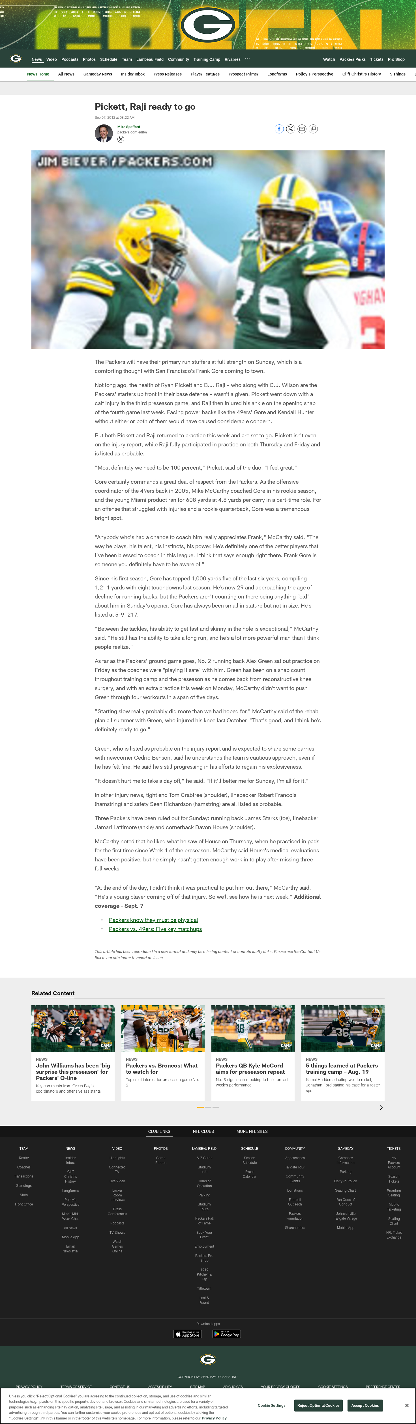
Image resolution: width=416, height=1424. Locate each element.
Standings (24, 1185)
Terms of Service (76, 1387)
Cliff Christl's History (70, 1176)
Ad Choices (233, 1387)
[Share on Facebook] (279, 131)
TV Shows (117, 1232)
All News (70, 1228)
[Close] (407, 1405)
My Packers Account (394, 1162)
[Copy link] (313, 129)
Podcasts (117, 1223)
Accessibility (160, 1387)
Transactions (23, 1176)
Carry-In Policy (345, 1181)
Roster (24, 1158)
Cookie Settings (333, 1387)
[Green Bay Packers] (208, 1360)
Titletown (204, 1288)
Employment (204, 1246)
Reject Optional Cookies (318, 1405)
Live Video (117, 1181)
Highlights (117, 1158)
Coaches (24, 1167)
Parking (204, 1195)
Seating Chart (345, 1190)
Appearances (295, 1158)
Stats (24, 1195)
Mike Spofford (128, 127)
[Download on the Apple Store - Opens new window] (187, 1334)
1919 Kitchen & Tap (204, 1274)
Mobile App (70, 1237)
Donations (295, 1190)
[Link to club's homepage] (16, 58)
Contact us (120, 1387)
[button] (200, 1107)
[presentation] (382, 1108)
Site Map (197, 1387)
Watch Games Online (117, 1246)
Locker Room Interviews (117, 1195)
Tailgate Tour (295, 1167)
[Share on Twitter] (290, 131)
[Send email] (301, 131)
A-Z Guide (204, 1158)
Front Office (24, 1204)
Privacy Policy (29, 1387)
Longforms (70, 1190)
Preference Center (383, 1387)
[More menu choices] (247, 59)
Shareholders (295, 1227)
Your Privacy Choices (280, 1387)
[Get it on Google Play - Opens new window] (226, 1337)
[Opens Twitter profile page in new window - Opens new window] (120, 139)
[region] (208, 1406)
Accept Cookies (365, 1405)
